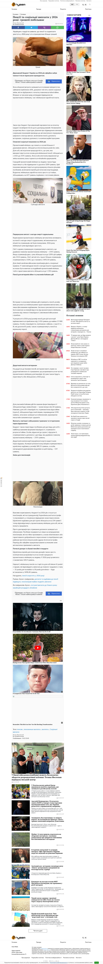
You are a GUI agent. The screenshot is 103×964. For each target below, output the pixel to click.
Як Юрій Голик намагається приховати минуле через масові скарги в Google (80, 418)
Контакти (89, 0)
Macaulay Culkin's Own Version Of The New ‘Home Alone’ (78, 132)
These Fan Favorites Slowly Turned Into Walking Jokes (78, 192)
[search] (89, 4)
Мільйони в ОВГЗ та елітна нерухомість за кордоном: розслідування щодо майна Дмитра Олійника (79, 362)
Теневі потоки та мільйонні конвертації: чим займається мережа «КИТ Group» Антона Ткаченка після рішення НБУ (79, 353)
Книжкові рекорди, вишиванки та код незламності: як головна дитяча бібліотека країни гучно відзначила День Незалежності (81, 402)
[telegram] (85, 5)
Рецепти (63, 9)
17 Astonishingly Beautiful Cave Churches (76, 43)
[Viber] (44, 27)
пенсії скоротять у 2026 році (33, 576)
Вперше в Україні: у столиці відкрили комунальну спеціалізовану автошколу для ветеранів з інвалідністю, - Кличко (81, 329)
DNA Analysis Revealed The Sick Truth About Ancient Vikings (78, 102)
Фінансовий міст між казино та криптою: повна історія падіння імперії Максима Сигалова (80, 345)
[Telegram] (31, 27)
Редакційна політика (53, 0)
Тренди (38, 9)
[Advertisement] (38, 111)
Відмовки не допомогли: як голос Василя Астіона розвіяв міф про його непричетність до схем (81, 385)
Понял (96, 962)
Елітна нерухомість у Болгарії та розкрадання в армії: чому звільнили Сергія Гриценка (80, 378)
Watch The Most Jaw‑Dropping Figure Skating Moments (78, 251)
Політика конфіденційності (67, 0)
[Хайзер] (18, 4)
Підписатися (56, 81)
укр (72, 4)
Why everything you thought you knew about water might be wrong (78, 310)
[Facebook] (18, 27)
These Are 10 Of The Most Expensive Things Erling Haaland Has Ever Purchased (77, 162)
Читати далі (37, 931)
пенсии (20, 729)
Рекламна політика (80, 0)
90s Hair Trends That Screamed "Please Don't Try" (78, 73)
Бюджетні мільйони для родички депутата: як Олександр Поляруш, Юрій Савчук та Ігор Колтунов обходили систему (81, 393)
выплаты (45, 729)
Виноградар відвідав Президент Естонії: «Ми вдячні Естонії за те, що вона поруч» (80, 321)
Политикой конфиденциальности (58, 962)
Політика (88, 9)
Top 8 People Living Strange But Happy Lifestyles (78, 221)
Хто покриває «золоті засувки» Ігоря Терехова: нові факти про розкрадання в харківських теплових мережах (80, 370)
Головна (14, 9)
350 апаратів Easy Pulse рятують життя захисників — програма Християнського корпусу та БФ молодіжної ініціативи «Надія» (80, 410)
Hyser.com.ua (44, 948)
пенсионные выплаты (32, 729)
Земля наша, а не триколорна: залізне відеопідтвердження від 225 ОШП (80, 435)
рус (77, 4)
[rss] (83, 5)
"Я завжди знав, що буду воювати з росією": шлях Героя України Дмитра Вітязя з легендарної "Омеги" (81, 338)
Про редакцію (43, 0)
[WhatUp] (57, 27)
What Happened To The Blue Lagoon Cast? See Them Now (77, 280)
